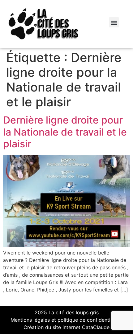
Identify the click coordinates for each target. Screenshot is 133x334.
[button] (114, 22)
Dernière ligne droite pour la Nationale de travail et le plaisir (65, 132)
